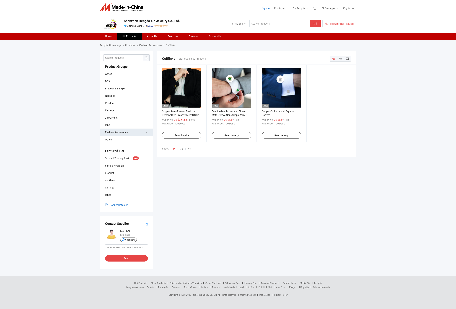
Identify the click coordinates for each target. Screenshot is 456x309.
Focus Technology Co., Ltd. (205, 294)
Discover (193, 36)
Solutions (173, 36)
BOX (107, 81)
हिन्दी (270, 287)
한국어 (251, 287)
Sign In (266, 8)
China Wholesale (213, 283)
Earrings (109, 110)
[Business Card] (146, 223)
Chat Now (130, 239)
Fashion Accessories (116, 132)
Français (176, 287)
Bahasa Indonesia (321, 287)
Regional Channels (270, 283)
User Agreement (248, 294)
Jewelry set (111, 117)
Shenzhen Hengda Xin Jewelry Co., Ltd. (152, 21)
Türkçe (292, 287)
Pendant (110, 103)
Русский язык (190, 287)
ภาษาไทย (280, 287)
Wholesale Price (233, 283)
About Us (152, 36)
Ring (107, 125)
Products (131, 36)
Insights (318, 283)
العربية (241, 287)
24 (174, 148)
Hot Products (140, 283)
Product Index (289, 283)
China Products (158, 283)
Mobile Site (305, 283)
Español (150, 287)
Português (163, 287)
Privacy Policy (281, 294)
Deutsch (216, 287)
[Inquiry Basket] (315, 8)
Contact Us (215, 36)
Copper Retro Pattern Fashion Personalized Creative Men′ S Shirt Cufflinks (180, 115)
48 (189, 148)
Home (108, 36)
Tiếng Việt (304, 287)
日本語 (261, 287)
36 (181, 148)
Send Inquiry (182, 135)
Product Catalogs (118, 205)
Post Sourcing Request (341, 23)
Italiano (204, 287)
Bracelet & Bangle (115, 88)
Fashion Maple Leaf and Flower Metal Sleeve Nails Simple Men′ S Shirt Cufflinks (229, 115)
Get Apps (330, 8)
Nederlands (229, 287)
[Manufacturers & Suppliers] (123, 7)
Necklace (110, 95)
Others (109, 139)
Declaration (264, 294)
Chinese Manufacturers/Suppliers (186, 283)
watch (108, 74)
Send (126, 258)
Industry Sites (250, 283)
